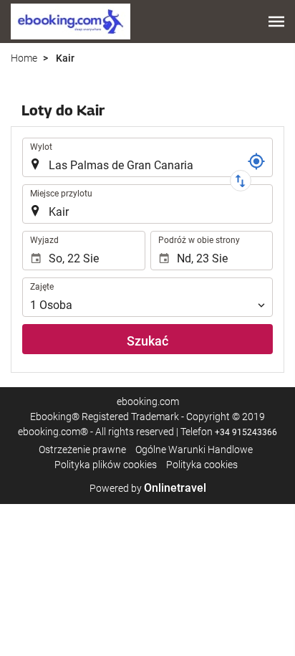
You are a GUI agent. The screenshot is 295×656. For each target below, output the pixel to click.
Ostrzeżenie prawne (82, 449)
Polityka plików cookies (105, 464)
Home (24, 58)
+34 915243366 (246, 432)
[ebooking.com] (70, 21)
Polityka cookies (202, 464)
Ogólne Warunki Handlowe (194, 449)
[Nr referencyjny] (256, 161)
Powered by (148, 488)
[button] (276, 21)
